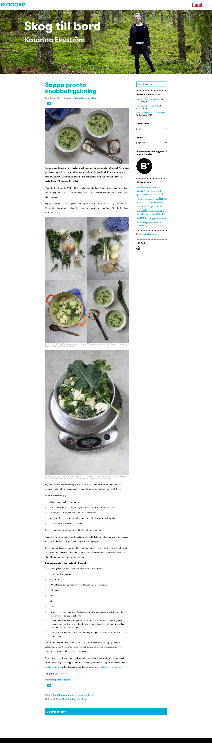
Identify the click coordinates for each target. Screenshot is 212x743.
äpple (147, 225)
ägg (142, 225)
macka (140, 202)
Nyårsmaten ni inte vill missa (148, 99)
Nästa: (48, 695)
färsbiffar (153, 191)
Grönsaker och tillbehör (87, 97)
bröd (145, 188)
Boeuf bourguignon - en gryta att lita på (73, 695)
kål (151, 199)
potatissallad (153, 211)
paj (153, 206)
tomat (164, 219)
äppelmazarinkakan (53, 666)
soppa (67, 679)
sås (160, 218)
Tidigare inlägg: (53, 699)
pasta (159, 206)
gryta (139, 194)
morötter (139, 206)
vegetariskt (148, 223)
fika (148, 191)
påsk (162, 210)
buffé (150, 187)
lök (165, 199)
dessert (140, 190)
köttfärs (156, 199)
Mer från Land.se (147, 234)
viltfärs (138, 225)
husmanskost (154, 195)
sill (147, 219)
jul (161, 194)
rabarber (141, 214)
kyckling (147, 199)
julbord (139, 199)
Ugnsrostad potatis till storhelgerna (150, 112)
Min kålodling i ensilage (74, 699)
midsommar (157, 202)
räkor (154, 214)
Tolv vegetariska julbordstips (148, 106)
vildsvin (155, 223)
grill (159, 190)
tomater (140, 222)
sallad (141, 218)
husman (146, 194)
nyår (145, 207)
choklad (156, 188)
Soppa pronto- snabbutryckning (71, 88)
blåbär (139, 187)
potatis (59, 679)
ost (149, 206)
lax (161, 198)
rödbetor (160, 214)
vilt (161, 222)
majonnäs (148, 203)
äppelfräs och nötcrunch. (113, 666)
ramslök (148, 214)
